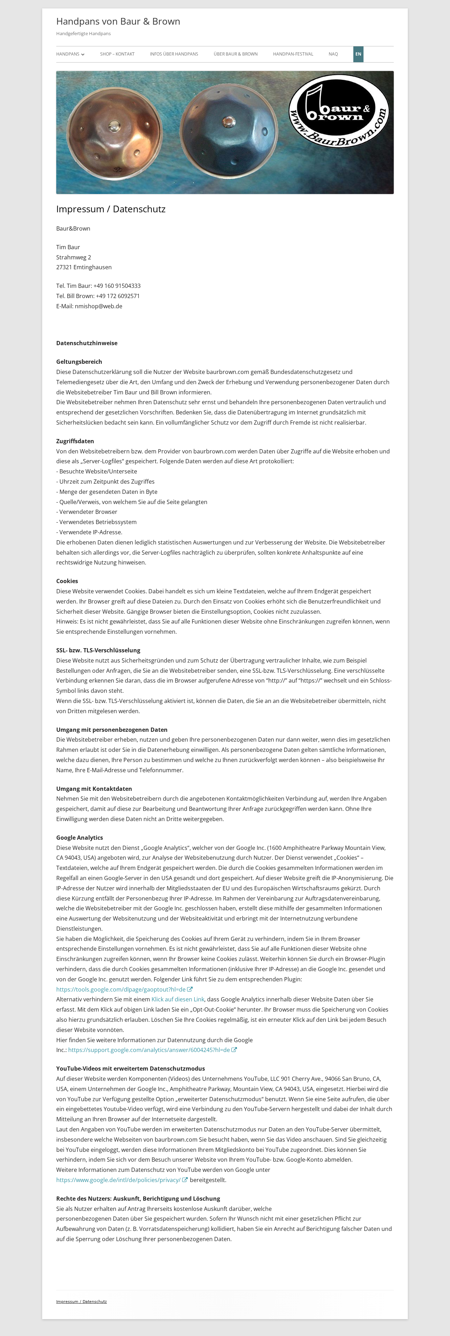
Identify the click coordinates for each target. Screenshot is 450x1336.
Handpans (67, 54)
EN (358, 54)
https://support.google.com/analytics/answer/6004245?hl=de (153, 1050)
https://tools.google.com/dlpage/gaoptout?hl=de (124, 989)
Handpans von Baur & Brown (118, 21)
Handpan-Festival (293, 54)
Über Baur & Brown (236, 54)
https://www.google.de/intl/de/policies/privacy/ (122, 1180)
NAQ (333, 54)
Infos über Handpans (174, 54)
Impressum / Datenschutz (81, 1301)
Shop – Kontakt (117, 54)
